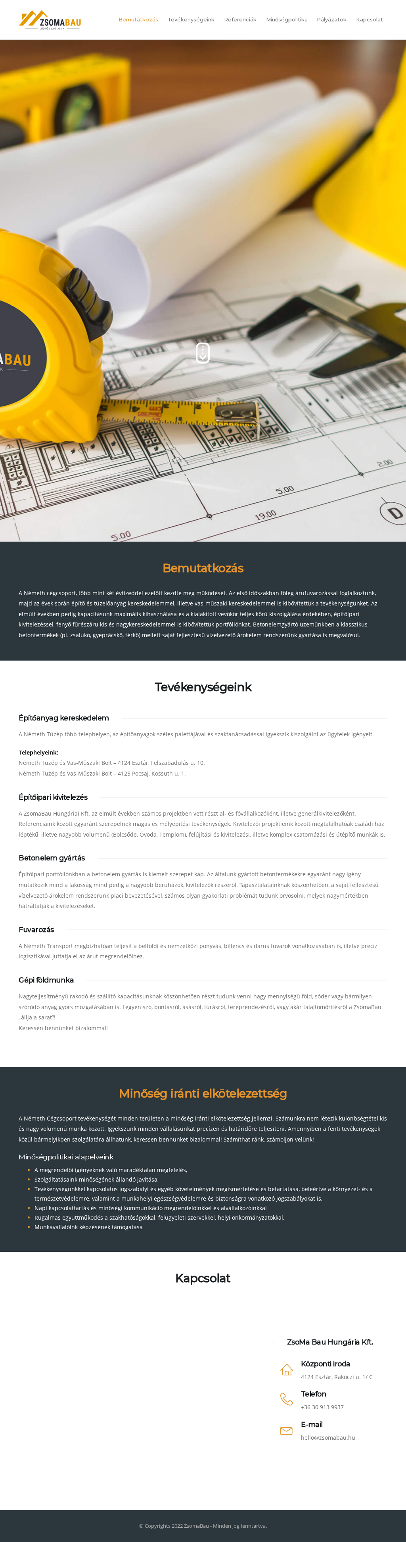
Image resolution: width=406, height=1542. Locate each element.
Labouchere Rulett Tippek (34, 213)
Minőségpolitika (287, 20)
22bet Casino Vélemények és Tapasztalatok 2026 (63, 170)
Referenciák (240, 20)
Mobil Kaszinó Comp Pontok (53, 52)
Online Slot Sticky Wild (31, 88)
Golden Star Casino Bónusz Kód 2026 (50, 108)
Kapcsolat (369, 20)
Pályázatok (332, 20)
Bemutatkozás (138, 20)
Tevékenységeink (191, 20)
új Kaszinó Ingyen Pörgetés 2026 (43, 192)
